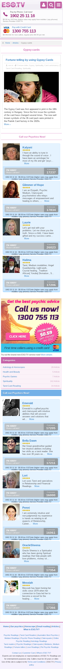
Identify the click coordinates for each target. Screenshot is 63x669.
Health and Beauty (11, 372)
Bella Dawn (29, 440)
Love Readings (33, 647)
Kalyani (27, 147)
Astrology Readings (39, 641)
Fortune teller (22, 65)
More (6, 124)
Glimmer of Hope (33, 185)
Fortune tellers (19, 647)
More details (46, 355)
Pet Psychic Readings (50, 647)
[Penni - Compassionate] (11, 512)
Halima (27, 260)
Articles (16, 43)
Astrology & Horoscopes (14, 367)
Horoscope (30, 626)
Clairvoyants (47, 638)
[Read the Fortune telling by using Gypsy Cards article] (31, 101)
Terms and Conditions (36, 662)
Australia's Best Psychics (48, 635)
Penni (26, 507)
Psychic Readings (11, 635)
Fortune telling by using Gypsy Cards (29, 60)
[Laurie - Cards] (11, 226)
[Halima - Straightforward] (11, 264)
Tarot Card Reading (14, 68)
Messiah (27, 582)
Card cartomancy (51, 65)
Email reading (43, 626)
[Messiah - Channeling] (11, 587)
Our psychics (16, 626)
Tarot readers (9, 644)
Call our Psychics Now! (16, 393)
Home (7, 43)
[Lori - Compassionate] (11, 479)
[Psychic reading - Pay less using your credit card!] (31, 352)
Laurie (27, 222)
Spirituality (39, 65)
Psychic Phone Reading (30, 638)
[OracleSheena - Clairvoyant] (11, 549)
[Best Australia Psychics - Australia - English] (13, 7)
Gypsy (31, 65)
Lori (24, 475)
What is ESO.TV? (31, 629)
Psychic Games (10, 376)
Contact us (16, 653)
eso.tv (10, 65)
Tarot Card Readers (28, 635)
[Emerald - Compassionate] (11, 407)
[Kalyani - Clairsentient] (11, 151)
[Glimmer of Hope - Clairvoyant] (11, 189)
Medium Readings (12, 638)
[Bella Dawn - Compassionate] (11, 445)
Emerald (27, 403)
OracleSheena (31, 545)
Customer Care (29, 653)
